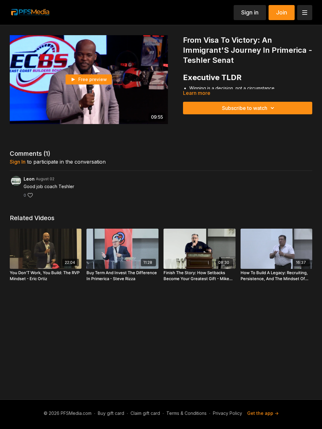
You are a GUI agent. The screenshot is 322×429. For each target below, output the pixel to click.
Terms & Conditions (186, 413)
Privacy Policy (227, 413)
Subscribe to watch (244, 108)
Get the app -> (263, 413)
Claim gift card (145, 413)
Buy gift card (111, 413)
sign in (17, 162)
